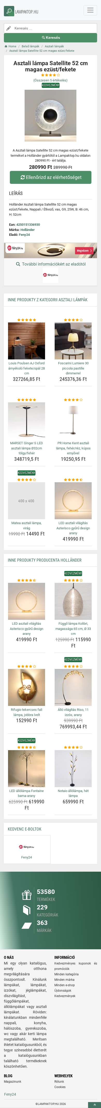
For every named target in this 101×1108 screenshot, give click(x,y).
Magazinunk (12, 1081)
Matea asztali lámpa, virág (26, 525)
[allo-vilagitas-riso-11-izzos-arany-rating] (73, 666)
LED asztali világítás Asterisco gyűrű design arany (73, 528)
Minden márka (64, 980)
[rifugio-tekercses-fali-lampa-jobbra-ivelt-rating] (26, 666)
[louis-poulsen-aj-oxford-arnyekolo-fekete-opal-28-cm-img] (26, 340)
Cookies (60, 1087)
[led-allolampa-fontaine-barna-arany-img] (26, 768)
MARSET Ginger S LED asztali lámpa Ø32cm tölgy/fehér (26, 448)
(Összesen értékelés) (50, 80)
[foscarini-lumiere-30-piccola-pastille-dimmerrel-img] (73, 340)
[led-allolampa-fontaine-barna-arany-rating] (26, 747)
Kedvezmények (64, 996)
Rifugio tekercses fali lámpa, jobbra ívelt (26, 712)
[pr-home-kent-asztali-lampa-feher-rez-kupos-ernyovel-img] (73, 420)
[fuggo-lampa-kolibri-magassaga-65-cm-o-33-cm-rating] (73, 580)
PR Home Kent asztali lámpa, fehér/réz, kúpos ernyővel (73, 448)
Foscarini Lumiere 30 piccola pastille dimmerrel (73, 368)
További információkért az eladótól (53, 264)
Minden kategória (66, 974)
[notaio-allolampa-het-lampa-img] (73, 768)
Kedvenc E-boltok (24, 829)
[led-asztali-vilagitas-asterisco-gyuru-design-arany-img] (73, 500)
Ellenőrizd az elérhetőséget (54, 177)
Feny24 (24, 235)
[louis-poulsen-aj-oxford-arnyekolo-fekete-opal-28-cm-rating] (26, 320)
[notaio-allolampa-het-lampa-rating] (73, 747)
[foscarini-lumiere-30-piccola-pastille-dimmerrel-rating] (73, 320)
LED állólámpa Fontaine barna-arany (26, 793)
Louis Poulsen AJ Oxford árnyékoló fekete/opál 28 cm (26, 368)
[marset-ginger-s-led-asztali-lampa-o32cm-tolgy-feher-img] (26, 420)
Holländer (27, 230)
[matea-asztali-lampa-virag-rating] (26, 480)
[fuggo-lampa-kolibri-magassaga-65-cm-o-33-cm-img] (73, 601)
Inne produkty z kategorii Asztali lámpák (48, 299)
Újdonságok (62, 990)
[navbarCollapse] (90, 10)
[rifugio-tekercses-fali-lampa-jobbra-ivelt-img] (26, 687)
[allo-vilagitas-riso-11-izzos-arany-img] (73, 687)
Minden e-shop (64, 985)
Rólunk (59, 1081)
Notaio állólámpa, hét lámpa (73, 793)
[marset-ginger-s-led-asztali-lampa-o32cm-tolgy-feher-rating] (26, 400)
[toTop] (94, 1105)
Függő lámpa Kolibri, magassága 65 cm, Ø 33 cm (73, 629)
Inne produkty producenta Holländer (45, 560)
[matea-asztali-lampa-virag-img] (26, 500)
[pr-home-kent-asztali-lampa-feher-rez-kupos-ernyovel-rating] (73, 400)
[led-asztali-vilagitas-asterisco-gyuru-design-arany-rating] (73, 480)
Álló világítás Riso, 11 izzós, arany (73, 712)
